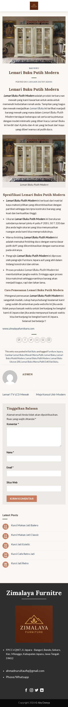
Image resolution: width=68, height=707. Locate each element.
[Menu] (4, 6)
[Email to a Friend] (37, 340)
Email (10, 467)
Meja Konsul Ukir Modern (51, 394)
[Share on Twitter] (31, 340)
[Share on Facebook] (25, 340)
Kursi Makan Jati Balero (24, 525)
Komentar (13, 424)
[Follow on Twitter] (36, 690)
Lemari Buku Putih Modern (38, 358)
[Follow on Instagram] (31, 690)
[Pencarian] (64, 5)
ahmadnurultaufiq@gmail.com (25, 670)
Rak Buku (34, 68)
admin (49, 82)
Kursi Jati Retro (20, 563)
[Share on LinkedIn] (49, 340)
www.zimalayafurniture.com (18, 328)
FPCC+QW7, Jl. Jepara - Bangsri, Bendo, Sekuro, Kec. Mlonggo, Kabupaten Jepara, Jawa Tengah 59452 (33, 654)
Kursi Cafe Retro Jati (22, 553)
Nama (10, 452)
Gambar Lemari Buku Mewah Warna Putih (24, 355)
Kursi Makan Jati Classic (25, 534)
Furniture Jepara (55, 351)
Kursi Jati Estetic (20, 544)
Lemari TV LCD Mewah (15, 394)
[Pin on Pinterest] (43, 340)
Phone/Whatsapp (17, 677)
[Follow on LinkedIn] (42, 690)
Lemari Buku (50, 355)
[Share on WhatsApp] (19, 340)
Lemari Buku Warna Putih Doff (35, 361)
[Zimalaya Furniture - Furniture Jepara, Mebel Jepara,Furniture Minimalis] (34, 6)
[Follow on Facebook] (26, 690)
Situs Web (12, 482)
